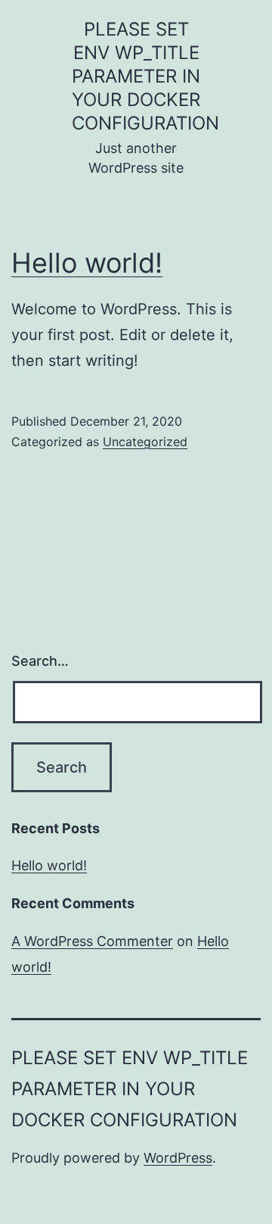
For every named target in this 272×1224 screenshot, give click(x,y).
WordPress (178, 1158)
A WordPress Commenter (92, 941)
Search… (40, 661)
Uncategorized (145, 441)
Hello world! (86, 262)
